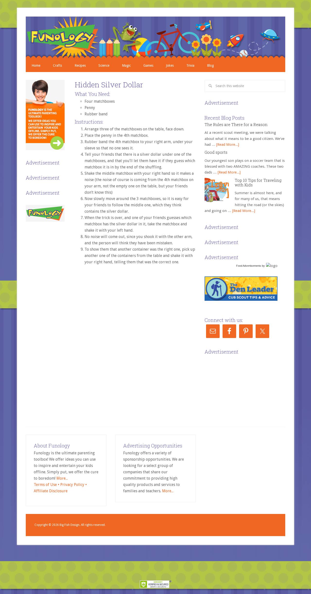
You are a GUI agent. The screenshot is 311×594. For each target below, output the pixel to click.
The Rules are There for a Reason (236, 124)
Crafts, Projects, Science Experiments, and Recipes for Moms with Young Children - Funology (155, 38)
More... (62, 478)
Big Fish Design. (70, 525)
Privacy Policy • (73, 484)
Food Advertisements (248, 265)
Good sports (216, 152)
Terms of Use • (47, 484)
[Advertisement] (241, 386)
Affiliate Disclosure (51, 491)
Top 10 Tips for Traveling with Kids (258, 182)
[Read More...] (227, 144)
